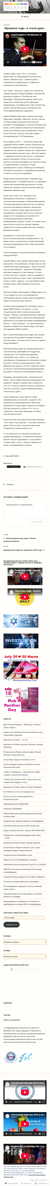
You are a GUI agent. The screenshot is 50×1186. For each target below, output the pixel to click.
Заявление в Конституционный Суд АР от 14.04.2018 (24, 864)
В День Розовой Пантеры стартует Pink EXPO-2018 (24, 830)
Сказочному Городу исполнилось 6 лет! (19, 759)
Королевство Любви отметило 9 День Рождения (22, 787)
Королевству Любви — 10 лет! (15, 739)
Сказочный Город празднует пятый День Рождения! (24, 876)
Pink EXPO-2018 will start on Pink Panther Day (21, 825)
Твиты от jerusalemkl (11, 1019)
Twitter (6, 1015)
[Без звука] (40, 1102)
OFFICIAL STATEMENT (12, 808)
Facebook (7, 1003)
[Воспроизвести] (6, 1102)
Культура (10, 484)
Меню (26, 16)
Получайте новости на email (15, 913)
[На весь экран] (43, 1102)
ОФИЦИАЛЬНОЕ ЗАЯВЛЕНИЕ (15, 804)
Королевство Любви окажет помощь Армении (21, 842)
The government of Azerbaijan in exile (17, 855)
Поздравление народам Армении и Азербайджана (23, 821)
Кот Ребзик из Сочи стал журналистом (18, 791)
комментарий (36, 521)
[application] (25, 1092)
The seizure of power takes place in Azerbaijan (21, 881)
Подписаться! (11, 924)
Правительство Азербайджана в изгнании (20, 859)
